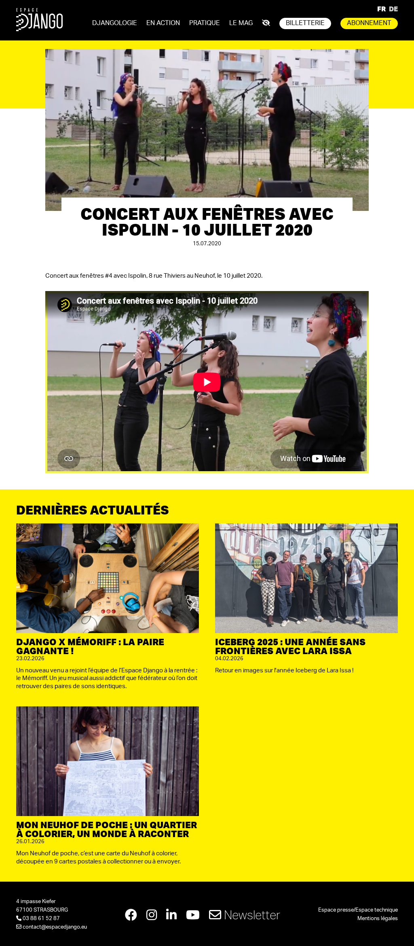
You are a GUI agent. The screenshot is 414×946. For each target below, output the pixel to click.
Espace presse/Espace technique (358, 910)
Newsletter (250, 915)
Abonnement (369, 23)
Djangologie (114, 23)
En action (163, 23)
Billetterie (305, 23)
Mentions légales (377, 918)
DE (393, 8)
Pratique (204, 23)
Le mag (241, 23)
